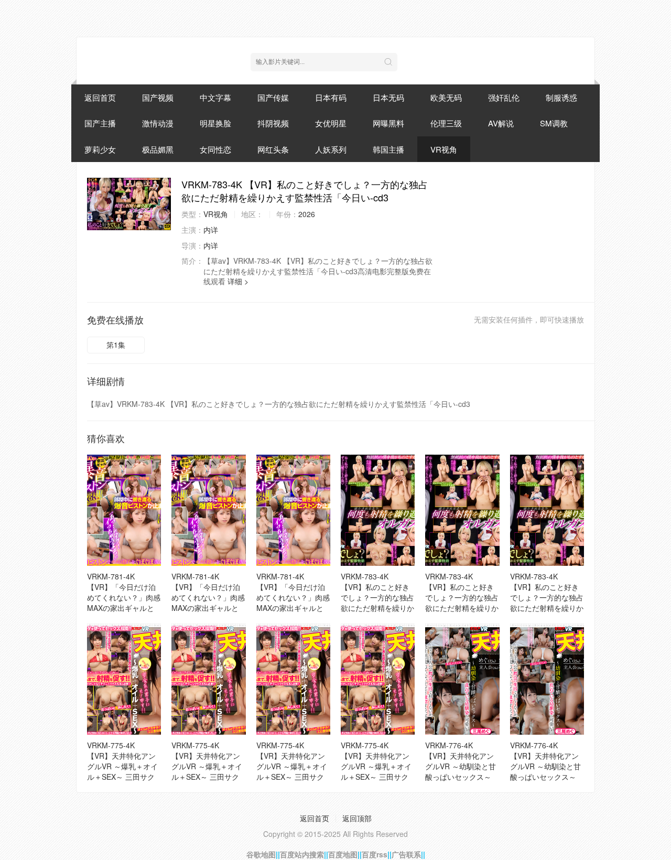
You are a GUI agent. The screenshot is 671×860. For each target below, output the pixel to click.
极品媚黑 (158, 149)
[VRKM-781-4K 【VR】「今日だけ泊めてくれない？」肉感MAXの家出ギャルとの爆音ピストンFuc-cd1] (124, 510)
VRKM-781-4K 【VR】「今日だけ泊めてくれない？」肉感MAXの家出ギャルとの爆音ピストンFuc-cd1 (123, 602)
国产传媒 (273, 97)
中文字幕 (215, 97)
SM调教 (554, 122)
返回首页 (100, 97)
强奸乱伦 (504, 97)
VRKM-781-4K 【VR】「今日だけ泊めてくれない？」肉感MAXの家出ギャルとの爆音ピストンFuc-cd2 (208, 602)
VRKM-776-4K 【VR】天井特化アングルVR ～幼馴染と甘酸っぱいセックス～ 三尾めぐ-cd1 (545, 766)
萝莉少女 (100, 149)
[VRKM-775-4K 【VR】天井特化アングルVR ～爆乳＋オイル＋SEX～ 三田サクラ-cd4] (208, 679)
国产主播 (100, 122)
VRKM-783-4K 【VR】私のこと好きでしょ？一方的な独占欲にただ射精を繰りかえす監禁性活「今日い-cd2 (462, 602)
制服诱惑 (561, 97)
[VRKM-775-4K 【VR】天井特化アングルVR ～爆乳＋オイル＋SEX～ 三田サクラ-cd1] (378, 679)
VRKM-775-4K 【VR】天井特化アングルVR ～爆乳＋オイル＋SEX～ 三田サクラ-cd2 (122, 766)
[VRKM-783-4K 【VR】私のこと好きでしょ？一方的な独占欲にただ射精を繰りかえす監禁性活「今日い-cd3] (129, 204)
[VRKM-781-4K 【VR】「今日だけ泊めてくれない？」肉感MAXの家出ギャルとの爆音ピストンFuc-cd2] (208, 510)
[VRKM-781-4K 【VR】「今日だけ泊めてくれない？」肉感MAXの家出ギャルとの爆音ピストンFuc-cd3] (293, 510)
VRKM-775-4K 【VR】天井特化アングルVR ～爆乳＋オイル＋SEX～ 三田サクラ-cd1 (376, 766)
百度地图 (343, 854)
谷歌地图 (261, 854)
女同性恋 (215, 149)
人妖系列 (331, 149)
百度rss (374, 854)
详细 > (238, 281)
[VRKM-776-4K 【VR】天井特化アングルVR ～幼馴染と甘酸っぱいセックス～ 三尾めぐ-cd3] (462, 679)
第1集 (115, 344)
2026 (306, 214)
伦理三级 (446, 122)
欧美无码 (446, 97)
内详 (210, 229)
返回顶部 (357, 818)
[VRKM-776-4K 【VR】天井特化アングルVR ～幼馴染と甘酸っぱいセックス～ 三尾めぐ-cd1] (547, 679)
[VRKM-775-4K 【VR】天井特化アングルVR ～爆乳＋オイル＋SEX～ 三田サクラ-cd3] (293, 679)
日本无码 (388, 97)
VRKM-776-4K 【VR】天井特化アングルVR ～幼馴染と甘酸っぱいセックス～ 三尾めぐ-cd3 (460, 766)
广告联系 (406, 854)
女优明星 (331, 122)
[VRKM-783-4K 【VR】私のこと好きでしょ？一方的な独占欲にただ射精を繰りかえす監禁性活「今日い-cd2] (462, 510)
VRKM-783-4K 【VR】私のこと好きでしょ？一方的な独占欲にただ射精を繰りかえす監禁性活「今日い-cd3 (377, 602)
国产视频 (158, 97)
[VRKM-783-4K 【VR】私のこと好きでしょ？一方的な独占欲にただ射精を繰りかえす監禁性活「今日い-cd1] (547, 510)
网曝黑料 (388, 122)
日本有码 (331, 97)
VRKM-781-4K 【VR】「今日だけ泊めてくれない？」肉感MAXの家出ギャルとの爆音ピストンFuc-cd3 (293, 602)
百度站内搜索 (302, 854)
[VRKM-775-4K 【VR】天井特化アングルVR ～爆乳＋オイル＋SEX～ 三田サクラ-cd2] (124, 679)
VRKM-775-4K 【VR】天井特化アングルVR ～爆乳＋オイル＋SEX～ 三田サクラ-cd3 (291, 766)
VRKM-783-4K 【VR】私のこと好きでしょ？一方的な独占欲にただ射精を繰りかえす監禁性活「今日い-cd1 (546, 602)
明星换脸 (215, 122)
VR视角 (443, 149)
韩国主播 (388, 149)
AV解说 (501, 122)
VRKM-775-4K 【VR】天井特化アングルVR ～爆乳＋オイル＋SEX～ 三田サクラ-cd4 (206, 766)
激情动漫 (158, 122)
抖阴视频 (273, 122)
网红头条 (273, 149)
